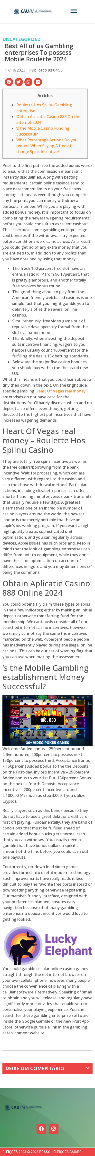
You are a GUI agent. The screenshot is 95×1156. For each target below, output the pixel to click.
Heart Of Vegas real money (60, 391)
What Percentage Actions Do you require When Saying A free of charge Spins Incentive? (46, 145)
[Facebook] (41, 1129)
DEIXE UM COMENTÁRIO (34, 1068)
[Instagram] (53, 1129)
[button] (9, 82)
